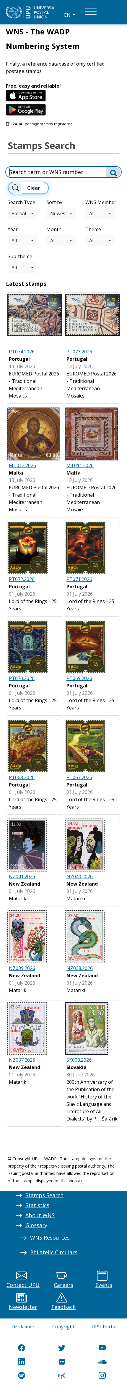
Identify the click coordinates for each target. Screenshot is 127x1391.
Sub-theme (20, 256)
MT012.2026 (22, 465)
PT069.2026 (79, 678)
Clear (33, 188)
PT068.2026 (22, 777)
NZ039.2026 (22, 968)
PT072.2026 (22, 579)
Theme (93, 229)
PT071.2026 (79, 579)
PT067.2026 (79, 777)
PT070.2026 (22, 678)
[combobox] (22, 213)
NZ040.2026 (79, 876)
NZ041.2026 (22, 876)
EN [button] (68, 15)
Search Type (21, 202)
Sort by (54, 202)
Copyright (63, 1326)
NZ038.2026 (79, 968)
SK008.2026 (79, 1060)
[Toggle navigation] (90, 12)
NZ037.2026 (22, 1060)
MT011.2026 (80, 465)
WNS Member (100, 202)
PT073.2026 (79, 351)
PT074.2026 (22, 351)
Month (53, 229)
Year (13, 229)
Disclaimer (23, 1326)
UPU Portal (104, 1326)
